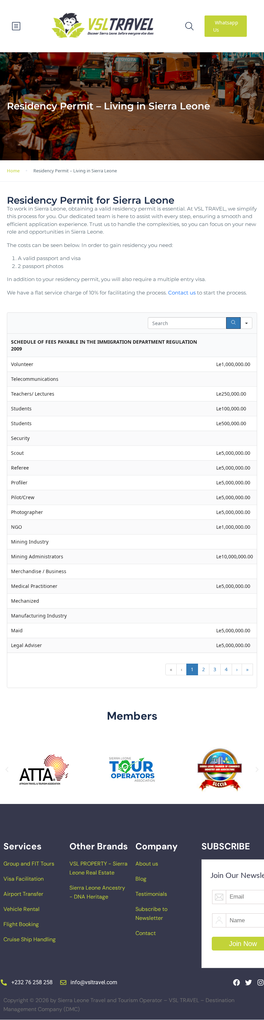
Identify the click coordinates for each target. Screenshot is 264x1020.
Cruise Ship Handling (29, 939)
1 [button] (192, 669)
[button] (6, 769)
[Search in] (246, 323)
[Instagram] (260, 982)
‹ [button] (181, 669)
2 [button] (203, 669)
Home (13, 171)
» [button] (247, 669)
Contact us (182, 292)
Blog (140, 878)
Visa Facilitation (23, 878)
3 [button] (214, 669)
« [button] (171, 669)
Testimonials (151, 894)
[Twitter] (248, 982)
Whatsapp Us (225, 26)
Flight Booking (21, 924)
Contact (145, 933)
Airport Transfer (23, 894)
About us (146, 863)
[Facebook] (236, 982)
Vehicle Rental (21, 909)
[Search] (233, 323)
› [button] (237, 669)
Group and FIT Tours (28, 863)
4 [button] (226, 669)
